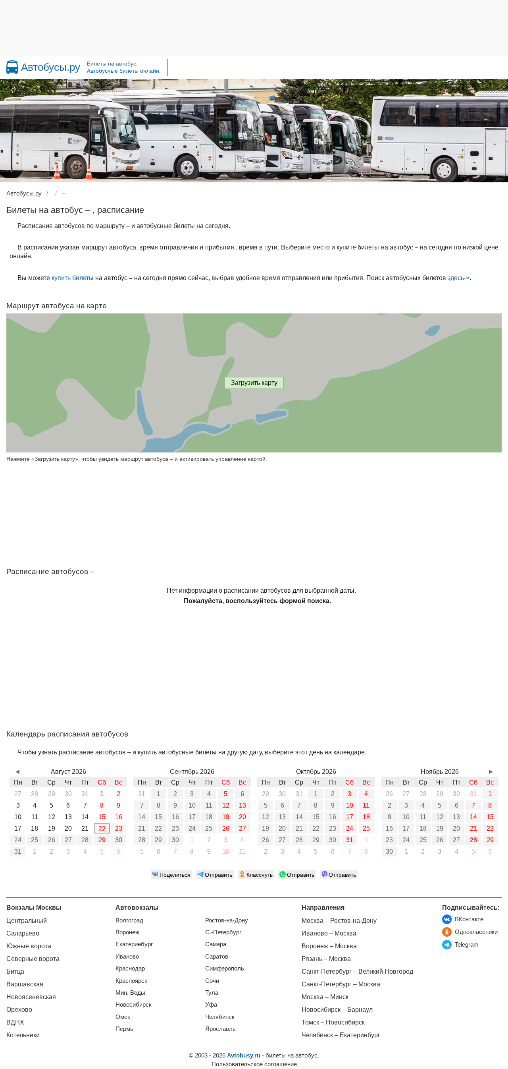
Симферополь (224, 968)
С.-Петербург (223, 932)
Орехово (19, 1009)
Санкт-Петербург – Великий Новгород (357, 971)
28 (85, 840)
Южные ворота (28, 946)
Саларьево (22, 933)
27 (68, 840)
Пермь (124, 1028)
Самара (215, 944)
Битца (15, 971)
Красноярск (131, 980)
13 (242, 805)
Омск (122, 1016)
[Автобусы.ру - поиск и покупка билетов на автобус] (12, 67)
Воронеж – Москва (329, 946)
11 (209, 805)
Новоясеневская (31, 997)
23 (118, 828)
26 (51, 840)
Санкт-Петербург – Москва (341, 984)
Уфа (211, 1004)
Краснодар (130, 968)
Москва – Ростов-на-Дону (339, 920)
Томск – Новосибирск (333, 1022)
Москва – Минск (325, 997)
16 (175, 817)
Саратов (216, 956)
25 (34, 840)
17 (192, 817)
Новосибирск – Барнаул (337, 1009)
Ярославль (220, 1028)
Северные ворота (33, 958)
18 (208, 817)
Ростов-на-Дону (226, 920)
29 (102, 840)
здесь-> (459, 277)
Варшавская (24, 984)
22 (102, 828)
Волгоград (129, 920)
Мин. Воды (130, 992)
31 (17, 851)
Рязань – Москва (326, 958)
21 (141, 828)
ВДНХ (15, 1022)
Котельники (23, 1035)
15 (158, 817)
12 (225, 805)
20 (242, 817)
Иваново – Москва (329, 933)
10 (192, 805)
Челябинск (220, 1016)
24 (17, 840)
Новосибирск (133, 1004)
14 (141, 817)
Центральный (26, 920)
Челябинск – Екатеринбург (341, 1035)
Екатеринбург (134, 944)
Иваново (127, 956)
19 (225, 817)
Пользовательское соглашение (254, 1064)
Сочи (212, 980)
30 (118, 840)
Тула (211, 992)
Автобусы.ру (50, 67)
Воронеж (127, 932)
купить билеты (73, 277)
